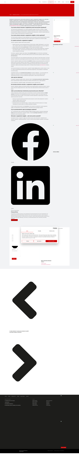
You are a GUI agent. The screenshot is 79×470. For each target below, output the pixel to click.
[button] (30, 143)
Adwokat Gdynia (21, 451)
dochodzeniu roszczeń (15, 25)
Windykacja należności (16, 14)
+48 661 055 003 (56, 38)
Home (10, 14)
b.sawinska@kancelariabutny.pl (58, 39)
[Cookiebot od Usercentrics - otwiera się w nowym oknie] (53, 228)
